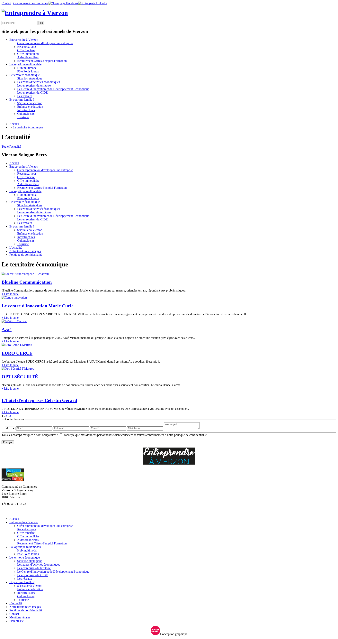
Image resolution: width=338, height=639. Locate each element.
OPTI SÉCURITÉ (20, 376)
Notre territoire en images (25, 251)
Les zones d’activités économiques (38, 82)
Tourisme (23, 117)
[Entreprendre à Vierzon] (35, 12)
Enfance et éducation (30, 106)
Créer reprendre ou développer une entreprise (45, 43)
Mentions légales (19, 617)
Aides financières (28, 57)
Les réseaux (24, 96)
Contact (6, 3)
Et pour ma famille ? (21, 226)
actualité (15, 247)
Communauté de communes (30, 3)
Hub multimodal (27, 67)
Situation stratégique (29, 78)
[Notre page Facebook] (63, 3)
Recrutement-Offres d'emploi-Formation (42, 60)
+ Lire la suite (10, 294)
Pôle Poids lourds (28, 71)
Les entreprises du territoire (34, 85)
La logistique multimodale (25, 191)
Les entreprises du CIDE (32, 92)
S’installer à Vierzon (29, 103)
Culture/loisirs (25, 113)
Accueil (14, 123)
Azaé (7, 329)
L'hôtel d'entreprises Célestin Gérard (39, 400)
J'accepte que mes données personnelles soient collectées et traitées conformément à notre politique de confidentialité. (135, 435)
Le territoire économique (28, 127)
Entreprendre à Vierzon (23, 166)
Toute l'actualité (11, 146)
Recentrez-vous (26, 46)
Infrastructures (26, 110)
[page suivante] (11, 415)
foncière (26, 50)
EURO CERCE (17, 353)
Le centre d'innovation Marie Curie (38, 305)
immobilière (28, 53)
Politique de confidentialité (25, 254)
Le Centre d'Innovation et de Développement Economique (53, 89)
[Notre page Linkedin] (92, 3)
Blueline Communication (27, 282)
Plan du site (16, 621)
